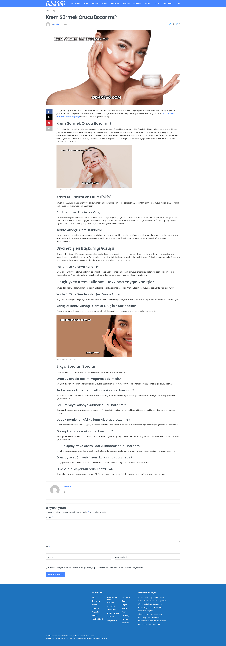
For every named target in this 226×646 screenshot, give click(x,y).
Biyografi (96, 601)
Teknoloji (125, 615)
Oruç (58, 129)
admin (56, 24)
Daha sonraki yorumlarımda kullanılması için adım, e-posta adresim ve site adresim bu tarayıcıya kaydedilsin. (95, 568)
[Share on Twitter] (49, 117)
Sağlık (148, 3)
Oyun (124, 601)
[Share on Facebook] (49, 111)
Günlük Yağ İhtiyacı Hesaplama (150, 607)
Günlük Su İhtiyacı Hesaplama (150, 604)
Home (48, 11)
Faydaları (96, 612)
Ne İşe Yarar (112, 620)
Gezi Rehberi (97, 619)
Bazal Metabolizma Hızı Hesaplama (152, 621)
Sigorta (137, 3)
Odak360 (55, 3)
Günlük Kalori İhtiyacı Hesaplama (151, 597)
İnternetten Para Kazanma (112, 599)
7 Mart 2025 (67, 24)
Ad (48, 547)
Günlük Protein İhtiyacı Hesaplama (152, 601)
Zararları (125, 623)
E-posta (50, 557)
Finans (95, 3)
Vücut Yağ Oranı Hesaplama (149, 617)
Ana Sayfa (75, 3)
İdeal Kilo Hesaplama (146, 611)
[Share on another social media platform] (49, 128)
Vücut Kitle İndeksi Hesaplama (150, 614)
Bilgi (86, 3)
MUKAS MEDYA (82, 638)
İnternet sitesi (121, 557)
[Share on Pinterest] (49, 123)
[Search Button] (179, 3)
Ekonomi (115, 3)
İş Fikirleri (111, 606)
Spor (156, 3)
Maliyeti (110, 617)
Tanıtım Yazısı (58, 638)
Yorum (49, 517)
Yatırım (126, 3)
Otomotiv (126, 597)
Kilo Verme (167, 3)
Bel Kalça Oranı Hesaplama (149, 624)
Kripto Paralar (113, 613)
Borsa (104, 3)
